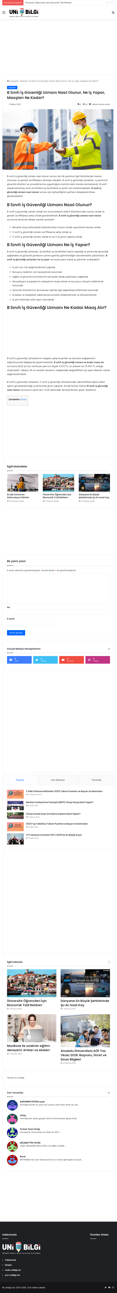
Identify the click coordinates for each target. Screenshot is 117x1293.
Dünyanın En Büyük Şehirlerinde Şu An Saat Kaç (94, 496)
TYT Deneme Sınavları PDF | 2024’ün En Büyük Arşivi (54, 834)
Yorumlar (96, 779)
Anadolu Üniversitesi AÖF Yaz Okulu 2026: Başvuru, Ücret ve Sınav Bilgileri (83, 1055)
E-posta (11, 618)
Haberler (24, 81)
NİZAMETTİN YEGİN (30, 1142)
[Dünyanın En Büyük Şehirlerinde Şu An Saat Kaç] (94, 483)
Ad (8, 607)
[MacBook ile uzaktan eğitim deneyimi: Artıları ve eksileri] (31, 1028)
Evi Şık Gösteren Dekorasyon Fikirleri (18, 496)
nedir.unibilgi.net (13, 1270)
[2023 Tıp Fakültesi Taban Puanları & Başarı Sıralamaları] (15, 826)
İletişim (8, 1265)
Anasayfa (13, 81)
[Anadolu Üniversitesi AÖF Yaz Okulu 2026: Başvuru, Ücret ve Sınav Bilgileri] (85, 1030)
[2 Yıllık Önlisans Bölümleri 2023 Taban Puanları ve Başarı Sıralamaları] (15, 794)
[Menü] (3, 13)
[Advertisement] (58, 50)
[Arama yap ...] (113, 13)
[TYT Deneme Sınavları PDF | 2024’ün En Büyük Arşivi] (15, 839)
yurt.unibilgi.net (12, 1275)
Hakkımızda (10, 1260)
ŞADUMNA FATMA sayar (32, 1101)
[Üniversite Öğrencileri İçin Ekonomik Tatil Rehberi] (58, 483)
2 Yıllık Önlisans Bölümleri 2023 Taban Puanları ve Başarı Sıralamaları (64, 791)
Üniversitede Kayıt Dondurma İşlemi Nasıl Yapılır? (53, 813)
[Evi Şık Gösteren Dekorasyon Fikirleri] (22, 483)
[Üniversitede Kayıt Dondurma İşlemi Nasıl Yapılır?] (15, 816)
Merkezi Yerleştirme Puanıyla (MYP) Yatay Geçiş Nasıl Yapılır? (60, 802)
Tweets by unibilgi (15, 1077)
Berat (22, 1156)
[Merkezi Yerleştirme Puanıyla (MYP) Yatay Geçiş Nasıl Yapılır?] (15, 805)
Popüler (20, 779)
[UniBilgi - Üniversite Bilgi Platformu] (23, 12)
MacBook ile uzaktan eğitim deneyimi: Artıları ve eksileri (28, 1048)
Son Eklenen (58, 779)
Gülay (23, 1115)
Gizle (23, 399)
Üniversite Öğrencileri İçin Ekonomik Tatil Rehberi (48, 2)
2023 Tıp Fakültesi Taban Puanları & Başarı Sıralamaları (57, 823)
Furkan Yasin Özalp (30, 1129)
